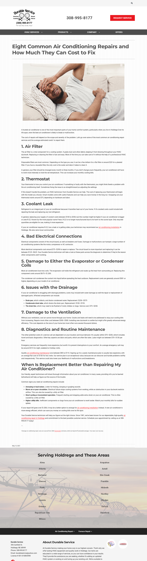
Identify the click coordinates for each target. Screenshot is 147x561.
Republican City (42, 512)
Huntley (104, 494)
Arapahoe (104, 462)
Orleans (42, 506)
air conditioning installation (109, 227)
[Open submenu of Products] (72, 32)
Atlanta (42, 469)
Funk (42, 487)
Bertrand (42, 475)
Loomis (42, 500)
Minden (104, 500)
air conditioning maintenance (38, 353)
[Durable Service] (24, 9)
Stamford (104, 512)
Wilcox (42, 519)
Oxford (104, 506)
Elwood (42, 481)
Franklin (104, 481)
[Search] (132, 3)
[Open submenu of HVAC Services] (43, 32)
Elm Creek (105, 475)
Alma (42, 462)
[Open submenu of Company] (100, 32)
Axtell (105, 469)
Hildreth (104, 487)
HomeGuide (57, 431)
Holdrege (42, 494)
